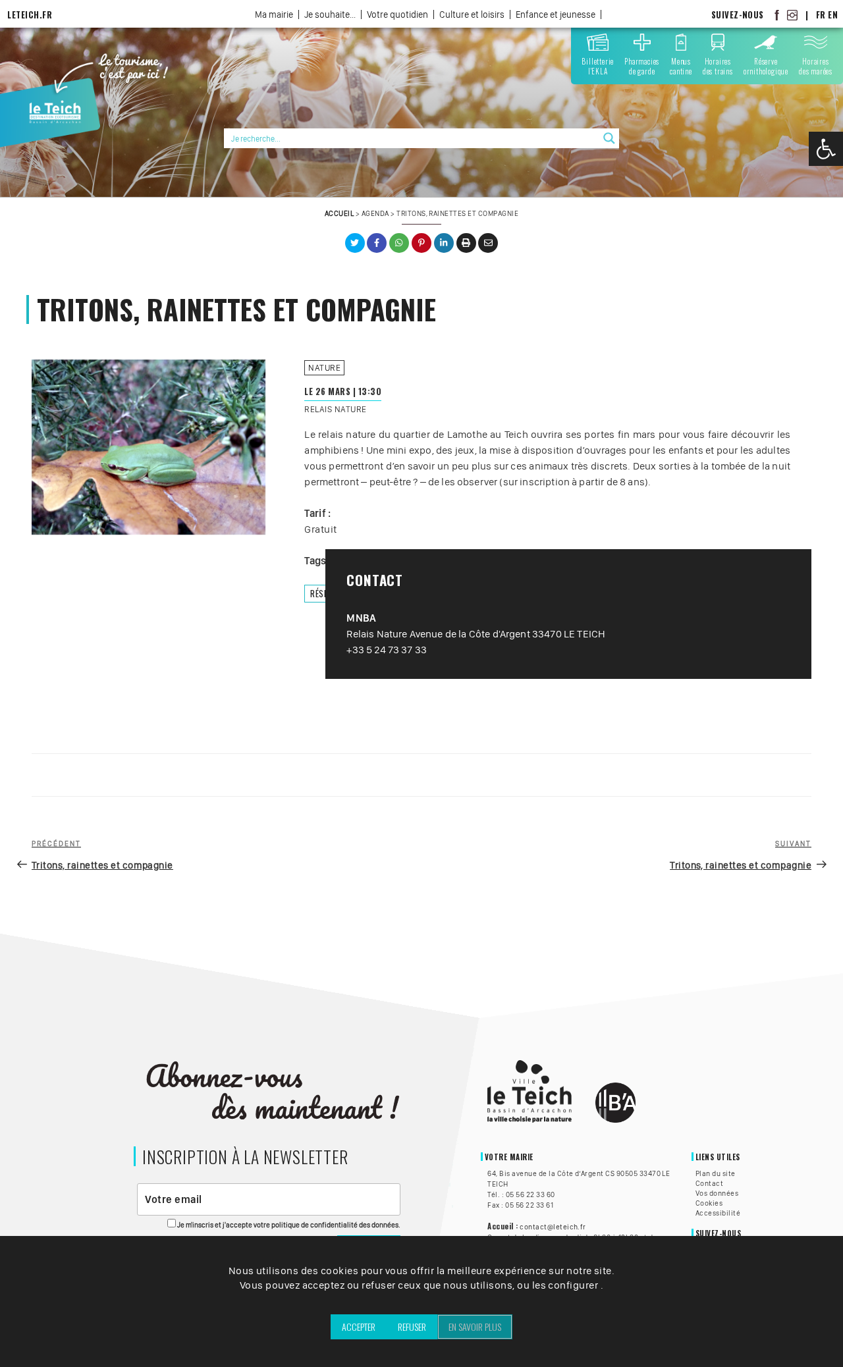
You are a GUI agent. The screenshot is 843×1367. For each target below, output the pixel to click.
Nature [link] (324, 368)
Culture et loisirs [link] (471, 14)
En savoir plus (475, 1326)
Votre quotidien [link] (397, 14)
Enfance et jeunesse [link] (555, 14)
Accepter (358, 1326)
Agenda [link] (375, 213)
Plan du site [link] (715, 1173)
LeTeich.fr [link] (29, 15)
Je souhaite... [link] (330, 14)
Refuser (412, 1326)
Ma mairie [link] (274, 14)
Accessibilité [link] (717, 1213)
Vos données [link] (716, 1193)
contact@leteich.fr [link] (553, 1226)
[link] (826, 149)
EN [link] (833, 15)
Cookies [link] (708, 1203)
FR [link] (821, 15)
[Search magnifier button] (609, 138)
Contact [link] (709, 1183)
